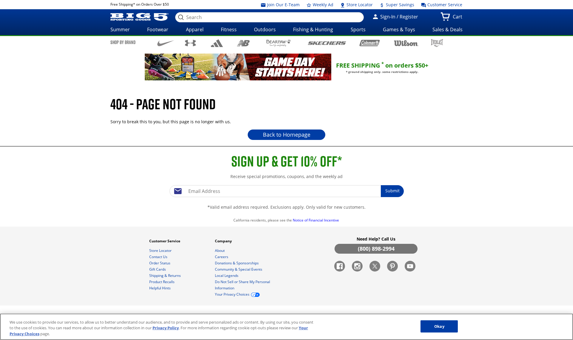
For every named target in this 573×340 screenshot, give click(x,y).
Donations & (237, 263)
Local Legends (227, 275)
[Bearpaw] (278, 43)
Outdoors (265, 29)
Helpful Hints (160, 288)
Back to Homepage (286, 134)
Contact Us (158, 256)
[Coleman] (369, 42)
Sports (358, 29)
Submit (392, 191)
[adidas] (217, 43)
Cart (458, 18)
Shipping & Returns (165, 275)
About (220, 250)
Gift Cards (158, 269)
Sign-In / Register (398, 16)
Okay (439, 326)
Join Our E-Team (283, 4)
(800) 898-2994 (376, 248)
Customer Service (444, 4)
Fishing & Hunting (313, 29)
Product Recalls (162, 281)
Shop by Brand (122, 42)
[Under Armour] (190, 42)
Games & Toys (399, 29)
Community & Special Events (239, 269)
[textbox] (286, 191)
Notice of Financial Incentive (316, 220)
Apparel (195, 29)
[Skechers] (327, 42)
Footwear (157, 29)
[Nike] (166, 42)
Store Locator (359, 4)
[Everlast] (437, 43)
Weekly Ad (322, 4)
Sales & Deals (447, 29)
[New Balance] (243, 42)
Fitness (229, 29)
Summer (120, 29)
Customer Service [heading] (165, 241)
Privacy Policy (166, 328)
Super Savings (399, 4)
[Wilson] (406, 42)
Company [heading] (224, 241)
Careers (222, 256)
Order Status (160, 263)
